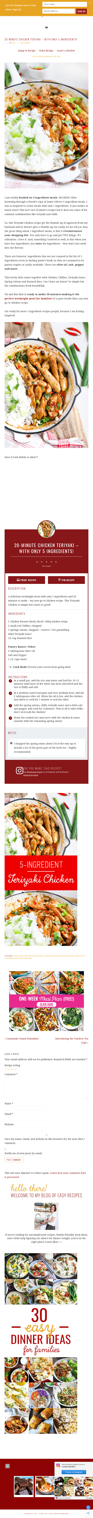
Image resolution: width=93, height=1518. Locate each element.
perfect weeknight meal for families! (29, 298)
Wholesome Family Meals (24, 958)
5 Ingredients (27, 956)
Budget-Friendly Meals (47, 956)
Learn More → (53, 1242)
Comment (11, 1074)
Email (9, 1114)
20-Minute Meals (18, 956)
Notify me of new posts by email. (24, 1153)
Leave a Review (66, 50)
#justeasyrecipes (30, 775)
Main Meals (13, 958)
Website (9, 1124)
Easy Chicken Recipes (60, 956)
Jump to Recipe (27, 50)
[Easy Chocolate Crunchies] (24, 1494)
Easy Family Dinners (73, 956)
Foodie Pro (43, 1513)
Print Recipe (46, 50)
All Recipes (35, 956)
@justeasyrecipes (35, 772)
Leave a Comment (25, 43)
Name (9, 1103)
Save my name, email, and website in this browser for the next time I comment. (45, 1141)
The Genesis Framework (59, 1513)
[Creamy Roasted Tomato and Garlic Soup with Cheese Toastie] (45, 1494)
